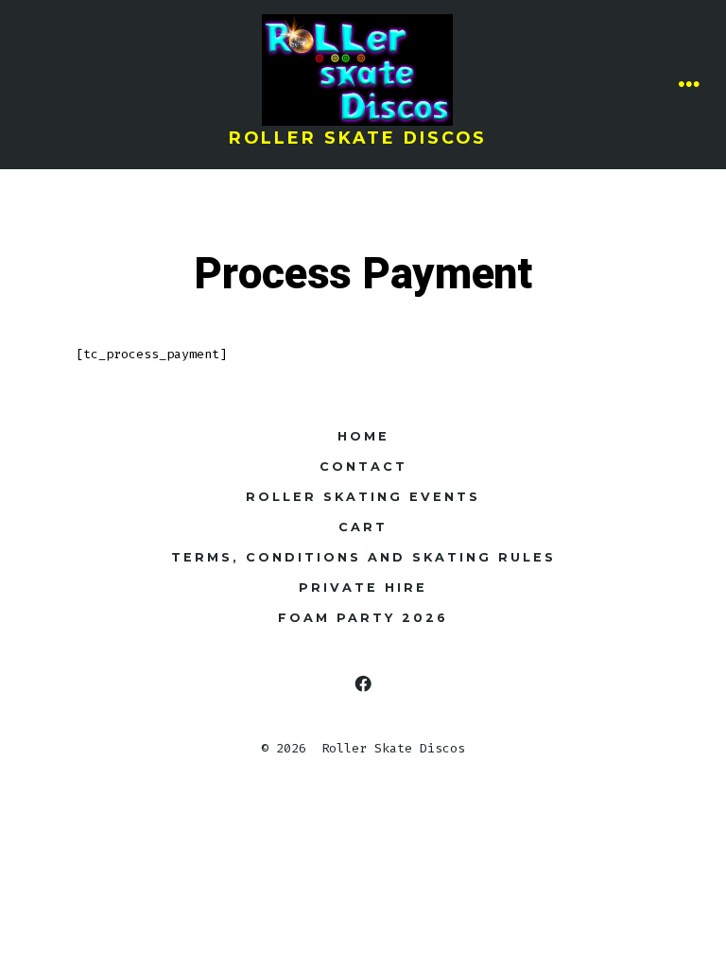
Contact (363, 466)
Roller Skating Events (363, 497)
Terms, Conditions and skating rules (363, 557)
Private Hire (363, 587)
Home (363, 436)
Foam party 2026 (363, 618)
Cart (363, 527)
